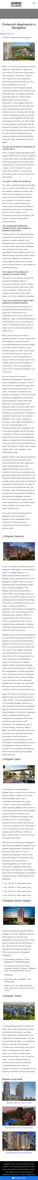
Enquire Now (20, 1178)
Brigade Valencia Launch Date (19, 1103)
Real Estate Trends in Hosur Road (19, 1128)
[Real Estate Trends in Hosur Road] (19, 1116)
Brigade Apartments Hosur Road (19, 1153)
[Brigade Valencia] (16, 4)
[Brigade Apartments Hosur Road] (19, 1141)
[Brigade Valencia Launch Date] (19, 1091)
